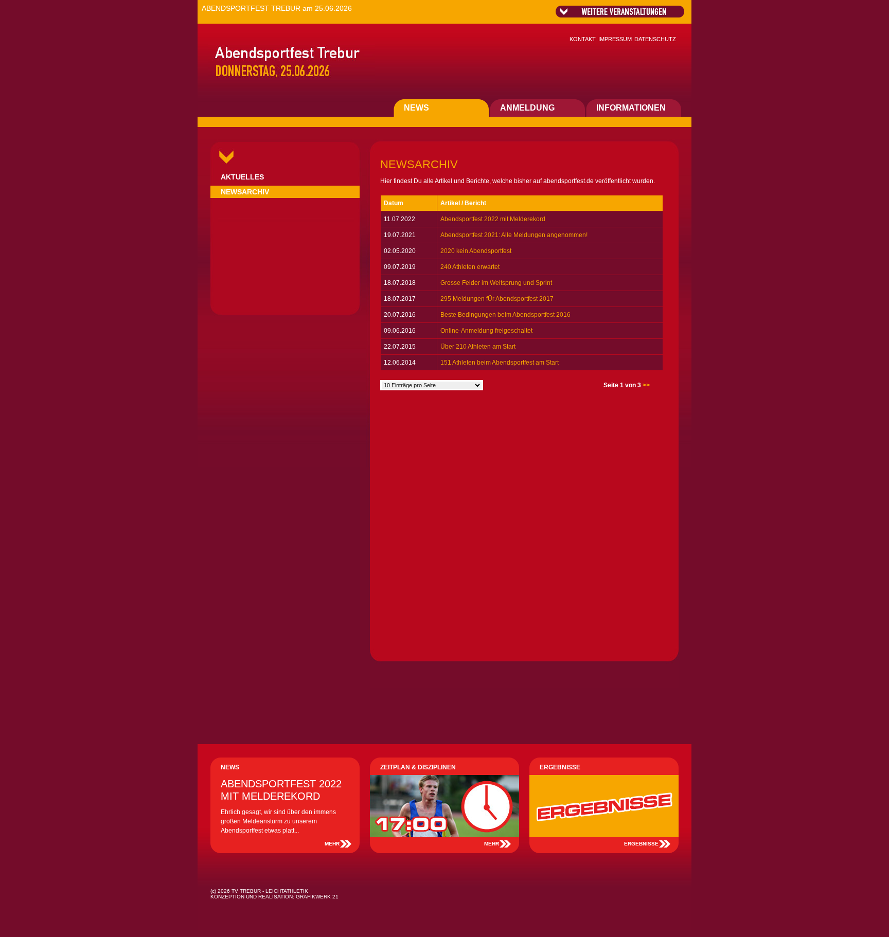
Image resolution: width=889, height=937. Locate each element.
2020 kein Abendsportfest (475, 251)
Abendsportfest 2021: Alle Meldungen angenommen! (514, 235)
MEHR (332, 843)
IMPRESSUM (615, 39)
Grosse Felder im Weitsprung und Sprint (496, 282)
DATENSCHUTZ (655, 39)
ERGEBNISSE (641, 843)
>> (646, 385)
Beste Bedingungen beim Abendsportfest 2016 (505, 314)
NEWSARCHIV (245, 192)
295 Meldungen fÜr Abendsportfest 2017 (497, 298)
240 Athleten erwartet (470, 267)
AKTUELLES (242, 177)
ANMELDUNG (527, 107)
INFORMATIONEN (631, 107)
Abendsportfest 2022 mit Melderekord (492, 219)
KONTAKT (583, 39)
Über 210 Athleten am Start (477, 346)
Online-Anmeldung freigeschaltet (486, 330)
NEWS (416, 107)
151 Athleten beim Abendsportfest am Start (499, 362)
